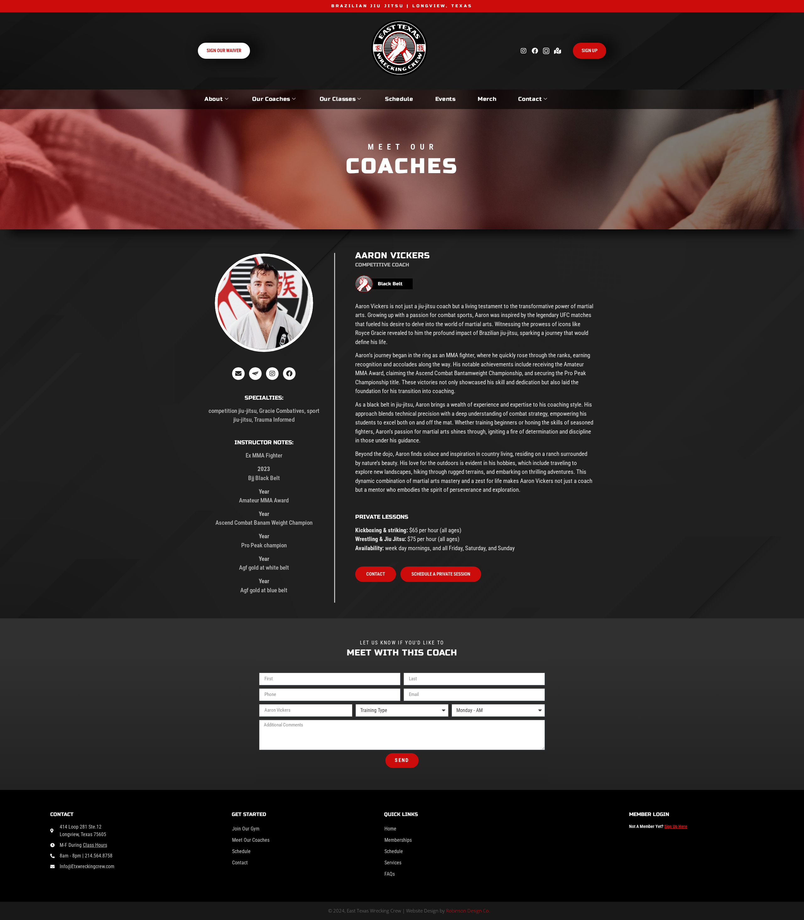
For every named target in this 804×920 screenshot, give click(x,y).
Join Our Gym (245, 829)
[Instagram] (523, 51)
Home (390, 829)
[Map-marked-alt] (557, 51)
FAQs (389, 874)
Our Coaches (271, 99)
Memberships (398, 840)
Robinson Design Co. (468, 910)
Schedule (399, 99)
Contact (530, 99)
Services (392, 863)
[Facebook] (535, 51)
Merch (487, 99)
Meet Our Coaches (250, 840)
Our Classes (338, 99)
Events (445, 99)
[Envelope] (238, 373)
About (213, 99)
